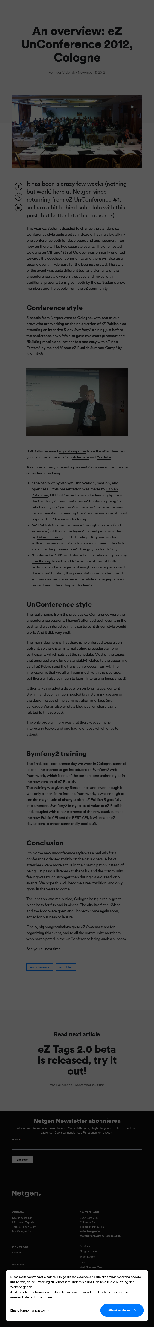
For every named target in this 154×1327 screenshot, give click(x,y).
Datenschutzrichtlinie (37, 1297)
